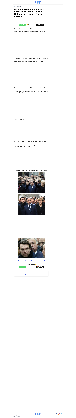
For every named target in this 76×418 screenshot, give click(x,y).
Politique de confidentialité (17, 416)
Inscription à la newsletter (17, 411)
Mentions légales (15, 415)
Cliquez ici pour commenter (20, 274)
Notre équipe (15, 414)
